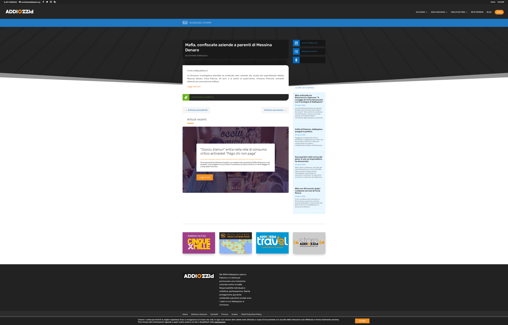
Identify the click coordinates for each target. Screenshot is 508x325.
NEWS (240, 159)
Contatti (501, 2)
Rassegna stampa (200, 22)
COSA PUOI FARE (458, 12)
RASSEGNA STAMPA (309, 51)
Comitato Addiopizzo (198, 55)
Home (493, 2)
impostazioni (219, 322)
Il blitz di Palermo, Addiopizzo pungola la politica (309, 130)
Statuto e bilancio (199, 314)
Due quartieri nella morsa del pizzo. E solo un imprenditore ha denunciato (308, 159)
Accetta (362, 321)
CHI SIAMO (420, 12)
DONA (499, 12)
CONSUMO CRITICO (232, 159)
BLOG (489, 12)
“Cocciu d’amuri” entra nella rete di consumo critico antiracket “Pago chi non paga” (233, 151)
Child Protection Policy (251, 314)
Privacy (224, 314)
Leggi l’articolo (194, 86)
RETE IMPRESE (477, 12)
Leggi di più (204, 177)
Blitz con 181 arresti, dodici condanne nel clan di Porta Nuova (307, 190)
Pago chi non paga (248, 159)
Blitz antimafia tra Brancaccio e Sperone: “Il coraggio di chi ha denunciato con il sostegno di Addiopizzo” (309, 98)
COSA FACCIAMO (438, 12)
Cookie (235, 314)
